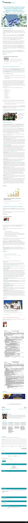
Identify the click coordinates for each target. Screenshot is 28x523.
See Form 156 (10, 52)
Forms (15, 13)
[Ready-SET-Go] (14, 399)
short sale (21, 392)
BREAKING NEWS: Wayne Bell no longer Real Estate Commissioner (22, 428)
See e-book (18, 72)
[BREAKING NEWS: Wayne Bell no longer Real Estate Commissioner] (23, 424)
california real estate (5, 392)
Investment (17, 13)
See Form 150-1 (5, 249)
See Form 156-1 (13, 277)
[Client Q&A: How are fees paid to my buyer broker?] (5, 424)
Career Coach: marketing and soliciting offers (17, 427)
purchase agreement (16, 392)
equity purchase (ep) (11, 392)
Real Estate (21, 13)
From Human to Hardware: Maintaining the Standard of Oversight (18, 490)
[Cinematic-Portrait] (14, 479)
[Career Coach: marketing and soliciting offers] (17, 424)
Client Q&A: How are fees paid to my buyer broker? (4, 427)
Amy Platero (8, 13)
